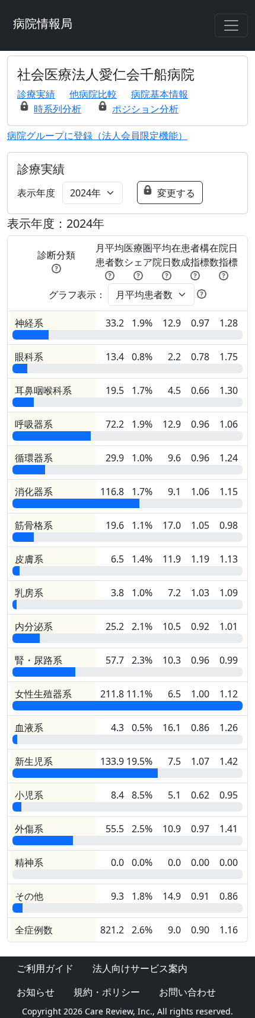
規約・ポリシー (107, 991)
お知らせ (36, 991)
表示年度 (36, 192)
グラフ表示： (77, 294)
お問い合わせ (187, 991)
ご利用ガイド (45, 968)
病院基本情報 (159, 94)
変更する (176, 192)
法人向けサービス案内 (140, 968)
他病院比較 (93, 94)
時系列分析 (57, 108)
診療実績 (36, 94)
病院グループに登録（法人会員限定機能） (97, 135)
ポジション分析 (145, 108)
